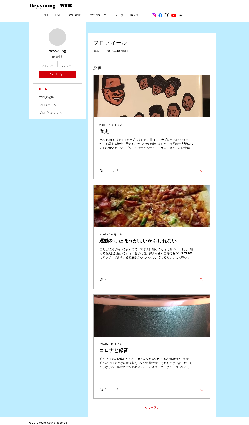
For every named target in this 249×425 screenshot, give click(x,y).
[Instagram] (153, 15)
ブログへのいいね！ (52, 112)
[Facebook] (160, 15)
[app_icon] (180, 15)
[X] (167, 15)
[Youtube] (173, 15)
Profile (43, 89)
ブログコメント (49, 105)
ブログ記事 (46, 97)
